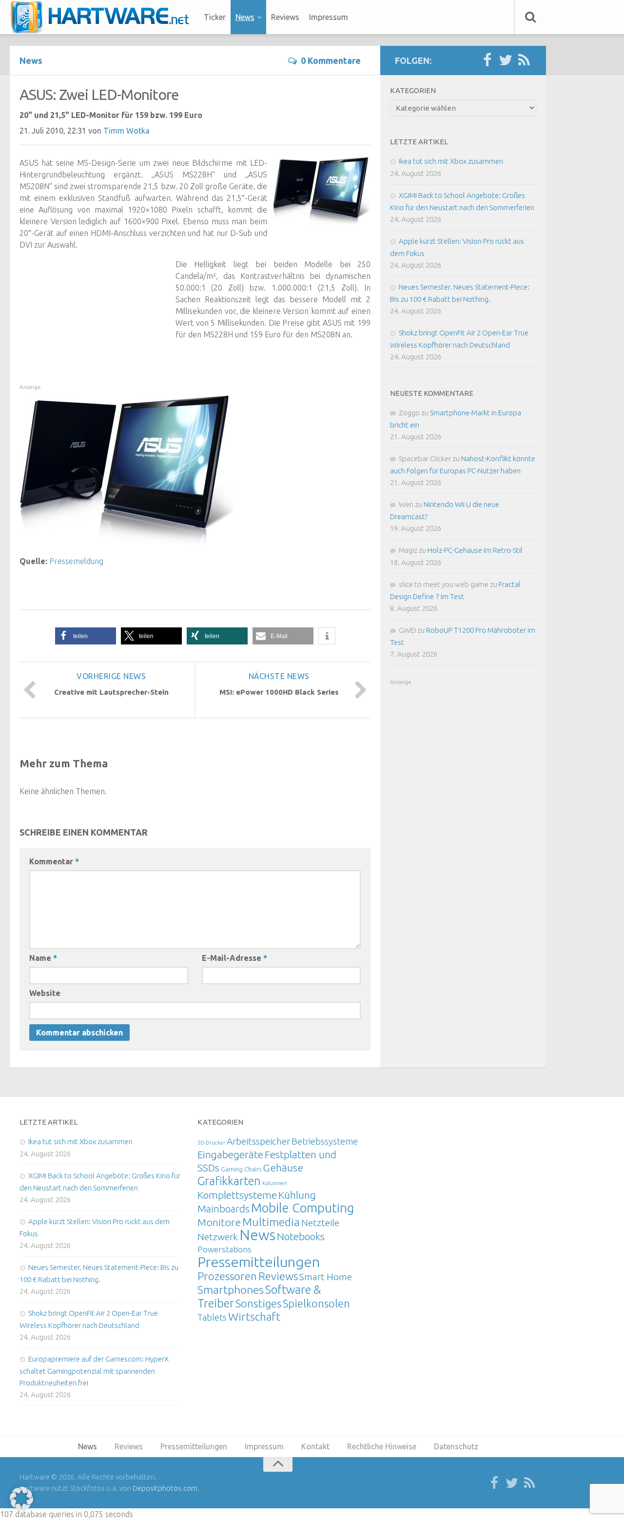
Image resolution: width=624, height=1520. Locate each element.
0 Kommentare (331, 60)
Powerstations (224, 1249)
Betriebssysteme (325, 1141)
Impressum (328, 17)
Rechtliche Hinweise (381, 1446)
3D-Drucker (211, 1143)
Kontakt (315, 1446)
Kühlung (297, 1195)
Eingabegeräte (230, 1154)
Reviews (285, 17)
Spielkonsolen (316, 1303)
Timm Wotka (126, 130)
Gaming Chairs (241, 1169)
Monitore (219, 1222)
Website (44, 993)
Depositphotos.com (165, 1488)
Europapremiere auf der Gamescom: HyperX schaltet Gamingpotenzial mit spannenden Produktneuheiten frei (94, 1371)
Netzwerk (217, 1236)
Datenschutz (456, 1446)
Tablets (212, 1317)
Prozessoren (227, 1276)
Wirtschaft (254, 1316)
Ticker (215, 17)
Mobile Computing (302, 1208)
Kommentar (54, 861)
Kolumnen (274, 1183)
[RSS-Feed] (524, 60)
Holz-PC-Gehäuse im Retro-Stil (475, 550)
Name (43, 958)
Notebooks (301, 1236)
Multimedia (271, 1221)
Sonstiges (258, 1303)
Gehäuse (283, 1167)
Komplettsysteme (237, 1195)
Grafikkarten (229, 1180)
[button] (85, 635)
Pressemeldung (76, 561)
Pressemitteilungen (258, 1261)
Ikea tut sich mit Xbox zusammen (451, 161)
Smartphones (230, 1290)
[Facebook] (487, 60)
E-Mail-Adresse (234, 958)
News (244, 17)
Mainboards (223, 1208)
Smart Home (325, 1276)
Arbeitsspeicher (258, 1141)
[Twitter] (505, 60)
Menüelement (103, 17)
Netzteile (320, 1222)
